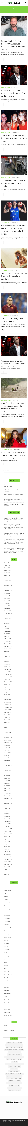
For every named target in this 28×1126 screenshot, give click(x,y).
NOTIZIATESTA (14, 1068)
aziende (9, 1042)
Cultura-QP (7, 918)
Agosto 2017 (7, 836)
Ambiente (6, 887)
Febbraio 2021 (7, 730)
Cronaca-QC (7, 902)
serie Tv (11, 1085)
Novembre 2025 (8, 585)
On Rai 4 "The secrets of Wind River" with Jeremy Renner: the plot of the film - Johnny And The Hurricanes (14, 548)
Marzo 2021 (7, 727)
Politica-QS (7, 949)
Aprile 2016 (7, 877)
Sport (7, 222)
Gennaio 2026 (7, 580)
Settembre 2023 (8, 651)
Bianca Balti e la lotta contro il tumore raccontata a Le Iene (14, 454)
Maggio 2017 (7, 844)
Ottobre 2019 (7, 770)
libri (8, 1059)
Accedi (5, 1025)
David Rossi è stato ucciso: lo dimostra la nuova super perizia (13, 183)
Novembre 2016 (8, 859)
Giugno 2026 (7, 567)
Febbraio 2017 (7, 851)
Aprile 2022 (7, 694)
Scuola (5, 968)
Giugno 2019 (7, 780)
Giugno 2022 (7, 689)
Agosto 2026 (7, 562)
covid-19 (15, 1049)
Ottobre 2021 (7, 709)
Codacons (12, 1047)
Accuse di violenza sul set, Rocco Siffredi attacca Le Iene (13, 362)
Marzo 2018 (7, 818)
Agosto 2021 (7, 714)
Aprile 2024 (7, 633)
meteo (19, 1059)
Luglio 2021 (7, 717)
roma (20, 1083)
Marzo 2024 (7, 636)
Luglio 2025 (7, 595)
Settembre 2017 (8, 834)
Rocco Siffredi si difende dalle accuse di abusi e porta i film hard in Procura (13, 93)
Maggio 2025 (7, 600)
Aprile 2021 (7, 725)
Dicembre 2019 (7, 765)
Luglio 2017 (7, 839)
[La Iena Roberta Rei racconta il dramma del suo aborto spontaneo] (14, 258)
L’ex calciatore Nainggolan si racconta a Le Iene (13, 319)
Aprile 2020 (7, 755)
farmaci (12, 1056)
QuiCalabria (7, 952)
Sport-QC (6, 999)
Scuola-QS (6, 971)
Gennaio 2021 (7, 732)
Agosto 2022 (7, 684)
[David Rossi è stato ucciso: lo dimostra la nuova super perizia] (14, 165)
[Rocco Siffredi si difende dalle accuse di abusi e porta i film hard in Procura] (14, 75)
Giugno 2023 (7, 659)
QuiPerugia (7, 956)
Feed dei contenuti (8, 1028)
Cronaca (3, 87)
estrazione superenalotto (14, 1054)
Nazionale (3, 38)
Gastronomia (7, 937)
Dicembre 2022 (7, 674)
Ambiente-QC (7, 890)
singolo (17, 1085)
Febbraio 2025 (7, 608)
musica (10, 1066)
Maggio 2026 (7, 570)
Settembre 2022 (8, 682)
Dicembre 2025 (8, 583)
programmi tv (19, 1073)
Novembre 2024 (8, 616)
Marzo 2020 (7, 758)
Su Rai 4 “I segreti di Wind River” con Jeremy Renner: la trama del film (13, 551)
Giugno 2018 (7, 811)
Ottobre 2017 (7, 831)
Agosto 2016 (7, 867)
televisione (11, 1090)
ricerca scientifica (12, 1083)
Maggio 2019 (7, 783)
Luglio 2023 (7, 656)
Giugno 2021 (7, 720)
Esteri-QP (6, 934)
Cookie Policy (8, 1121)
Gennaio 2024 (7, 641)
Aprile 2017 (7, 846)
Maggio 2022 (7, 692)
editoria (21, 1049)
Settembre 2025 (8, 590)
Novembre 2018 (8, 798)
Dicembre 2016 (7, 856)
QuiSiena (6, 959)
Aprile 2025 (7, 603)
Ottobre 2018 (7, 801)
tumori (18, 1090)
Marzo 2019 (7, 788)
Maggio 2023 (7, 661)
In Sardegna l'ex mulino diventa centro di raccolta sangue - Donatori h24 (13, 532)
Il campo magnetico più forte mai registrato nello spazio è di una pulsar (13, 520)
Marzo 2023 (7, 666)
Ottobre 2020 (7, 740)
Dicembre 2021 (7, 704)
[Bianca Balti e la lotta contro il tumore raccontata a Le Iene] (14, 438)
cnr (7, 1047)
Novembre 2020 (8, 737)
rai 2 (8, 1078)
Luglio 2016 (7, 869)
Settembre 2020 (8, 742)
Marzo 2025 (7, 605)
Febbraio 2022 (7, 699)
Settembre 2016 (8, 864)
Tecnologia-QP (8, 1012)
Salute (5, 962)
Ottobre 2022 (7, 679)
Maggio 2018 (7, 813)
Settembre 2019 (8, 773)
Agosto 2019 (7, 775)
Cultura (6, 912)
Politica (6, 946)
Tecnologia (7, 1009)
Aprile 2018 (7, 816)
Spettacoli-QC (7, 987)
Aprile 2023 (7, 664)
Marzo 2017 (7, 849)
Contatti (14, 1107)
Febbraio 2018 (7, 821)
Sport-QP (6, 1003)
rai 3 (12, 1078)
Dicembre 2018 (7, 796)
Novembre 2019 (8, 768)
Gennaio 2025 (7, 611)
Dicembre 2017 (7, 826)
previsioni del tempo (14, 1071)
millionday (14, 1061)
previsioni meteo (10, 1073)
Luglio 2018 (7, 808)
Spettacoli (9, 38)
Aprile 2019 (7, 785)
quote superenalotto (12, 1076)
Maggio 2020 (7, 752)
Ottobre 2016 (7, 861)
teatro (19, 1087)
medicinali (13, 1059)
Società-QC (7, 981)
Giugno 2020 (7, 750)
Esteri (5, 931)
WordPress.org (8, 1033)
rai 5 (20, 1078)
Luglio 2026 (7, 565)
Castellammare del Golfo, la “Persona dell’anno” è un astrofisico (13, 517)
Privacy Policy (14, 1109)
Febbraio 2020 (7, 760)
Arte (5, 893)
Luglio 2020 (7, 747)
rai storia (17, 1080)
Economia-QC (7, 927)
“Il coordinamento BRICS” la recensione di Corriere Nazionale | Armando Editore (14, 541)
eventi (6, 1056)
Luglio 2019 (7, 778)
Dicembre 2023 (7, 644)
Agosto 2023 (7, 654)
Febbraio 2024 (7, 638)
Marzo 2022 (7, 697)
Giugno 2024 (7, 628)
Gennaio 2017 (7, 854)
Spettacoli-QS (7, 993)
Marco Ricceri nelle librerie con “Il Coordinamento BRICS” (13, 543)
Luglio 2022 (7, 687)
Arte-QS (6, 896)
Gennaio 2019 (7, 793)
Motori (6, 940)
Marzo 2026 (7, 575)
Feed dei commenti (9, 1030)
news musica (17, 1066)
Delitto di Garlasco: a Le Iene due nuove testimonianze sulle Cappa (14, 138)
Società (6, 977)
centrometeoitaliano (11, 1045)
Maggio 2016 (7, 874)
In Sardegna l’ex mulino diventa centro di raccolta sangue (14, 535)
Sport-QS (6, 1006)
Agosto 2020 (7, 745)
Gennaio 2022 (7, 702)
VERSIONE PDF (8, 1015)
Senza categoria (8, 974)
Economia (6, 924)
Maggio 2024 (7, 631)
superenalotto (11, 1087)
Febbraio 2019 (7, 790)
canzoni (20, 1042)
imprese (21, 1056)
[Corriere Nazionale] (14, 3)
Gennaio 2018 (7, 823)
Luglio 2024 (7, 626)
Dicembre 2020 (8, 735)
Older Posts (5, 470)
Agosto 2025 (7, 593)
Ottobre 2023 (7, 649)
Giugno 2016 (7, 872)
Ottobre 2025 (7, 588)
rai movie (11, 1080)
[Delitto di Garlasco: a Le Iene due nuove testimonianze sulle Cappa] (14, 120)
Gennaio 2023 (7, 671)
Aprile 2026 (7, 573)
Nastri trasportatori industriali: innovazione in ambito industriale (12, 525)
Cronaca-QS (7, 909)
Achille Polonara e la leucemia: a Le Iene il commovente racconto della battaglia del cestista (14, 229)
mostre (21, 1064)
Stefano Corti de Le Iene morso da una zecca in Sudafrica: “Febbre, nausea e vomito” (13, 45)
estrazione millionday (14, 1052)
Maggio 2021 (7, 722)
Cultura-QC (7, 915)
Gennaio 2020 (7, 763)
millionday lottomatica (11, 1064)
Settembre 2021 (8, 712)
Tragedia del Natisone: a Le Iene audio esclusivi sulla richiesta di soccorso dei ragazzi (12, 407)
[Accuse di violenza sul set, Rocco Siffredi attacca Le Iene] (14, 346)
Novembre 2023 (8, 646)
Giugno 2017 (7, 841)
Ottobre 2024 (7, 618)
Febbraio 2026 (7, 578)
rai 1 (21, 1076)
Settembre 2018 (8, 803)
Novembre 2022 (8, 676)
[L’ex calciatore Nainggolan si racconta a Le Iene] (14, 303)
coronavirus (8, 1049)
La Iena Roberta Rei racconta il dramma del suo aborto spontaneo (14, 276)
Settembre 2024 (8, 621)
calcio (14, 1042)
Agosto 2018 (7, 806)
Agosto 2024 (7, 623)
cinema (20, 1045)
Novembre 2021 (8, 707)
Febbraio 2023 (7, 669)
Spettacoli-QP (7, 990)
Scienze (6, 965)
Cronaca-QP (7, 905)
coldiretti (19, 1047)
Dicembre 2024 (8, 613)
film (17, 1056)
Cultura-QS (7, 921)
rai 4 (16, 1078)
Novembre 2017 (8, 828)
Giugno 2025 (7, 598)
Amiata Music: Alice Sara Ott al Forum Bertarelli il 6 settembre (13, 495)
